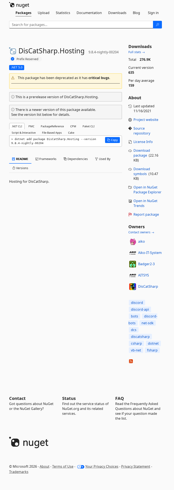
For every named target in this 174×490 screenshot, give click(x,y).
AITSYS (143, 275)
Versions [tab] (21, 168)
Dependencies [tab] (77, 159)
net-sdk (148, 323)
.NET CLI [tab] (17, 126)
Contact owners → (141, 232)
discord (137, 302)
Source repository (141, 131)
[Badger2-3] (132, 264)
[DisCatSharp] (132, 286)
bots (134, 316)
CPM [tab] (73, 126)
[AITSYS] (132, 275)
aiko (141, 241)
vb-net (136, 350)
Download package (141, 153)
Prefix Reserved (27, 59)
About (44, 466)
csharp (136, 343)
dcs (133, 329)
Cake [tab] (71, 133)
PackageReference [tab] (52, 126)
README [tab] (21, 159)
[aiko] (132, 241)
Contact (17, 398)
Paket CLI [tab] (88, 126)
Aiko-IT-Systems (150, 252)
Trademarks (18, 471)
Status (69, 398)
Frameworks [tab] (47, 159)
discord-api (140, 309)
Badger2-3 (146, 264)
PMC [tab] (31, 126)
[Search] (157, 24)
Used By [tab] (104, 159)
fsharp (152, 350)
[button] (65, 77)
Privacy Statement (135, 466)
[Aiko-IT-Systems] (132, 253)
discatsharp (140, 336)
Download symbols (141, 171)
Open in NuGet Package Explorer (147, 189)
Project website (145, 119)
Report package (146, 214)
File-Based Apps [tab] (52, 133)
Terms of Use (62, 466)
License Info (143, 141)
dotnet (153, 343)
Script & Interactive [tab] (24, 133)
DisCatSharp (148, 286)
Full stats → (136, 52)
